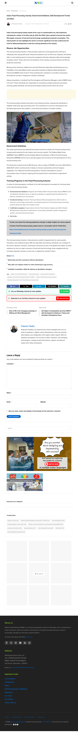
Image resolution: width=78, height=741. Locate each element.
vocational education (15, 528)
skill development (58, 520)
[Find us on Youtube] (20, 643)
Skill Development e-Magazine (16, 689)
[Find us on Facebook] (6, 643)
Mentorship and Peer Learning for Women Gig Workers (25, 260)
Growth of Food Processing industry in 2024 (21, 277)
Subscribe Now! (64, 298)
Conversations (10, 678)
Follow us (39, 574)
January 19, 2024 (29, 24)
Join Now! (66, 291)
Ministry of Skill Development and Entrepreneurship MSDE (46, 524)
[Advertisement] (41, 94)
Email (9, 402)
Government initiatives (48, 274)
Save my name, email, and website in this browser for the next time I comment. (35, 411)
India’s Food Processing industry (46, 277)
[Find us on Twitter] (11, 643)
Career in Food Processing (19, 274)
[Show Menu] (6, 3)
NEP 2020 (60, 528)
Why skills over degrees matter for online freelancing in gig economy (30, 265)
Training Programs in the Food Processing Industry (23, 280)
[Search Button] (72, 3)
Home (8, 11)
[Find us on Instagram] (16, 643)
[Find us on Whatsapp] (29, 643)
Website (43, 402)
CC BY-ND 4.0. (47, 722)
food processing (34, 274)
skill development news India (17, 524)
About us (7, 717)
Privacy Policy (41, 717)
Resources (8, 692)
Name (9, 393)
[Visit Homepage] (39, 3)
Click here (29, 637)
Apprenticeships (29, 528)
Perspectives (14, 11)
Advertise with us (16, 717)
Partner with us (10, 702)
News (7, 685)
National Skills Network (17, 722)
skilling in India (13, 520)
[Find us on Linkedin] (25, 643)
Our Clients (9, 699)
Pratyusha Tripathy (17, 24)
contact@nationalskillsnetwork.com (22, 667)
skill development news (45, 528)
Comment (11, 364)
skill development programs (16, 532)
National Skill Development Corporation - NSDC (35, 520)
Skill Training (23, 11)
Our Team (8, 696)
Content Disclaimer (29, 717)
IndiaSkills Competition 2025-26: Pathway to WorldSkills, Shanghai (30, 269)
